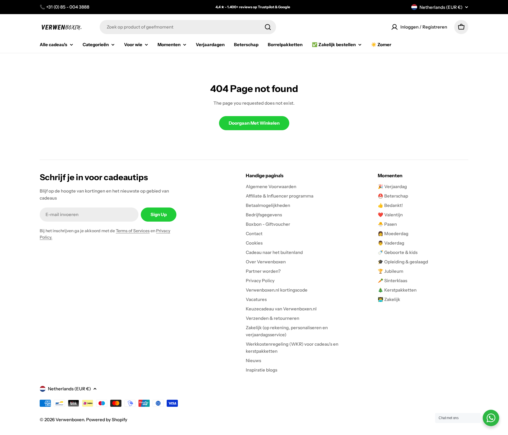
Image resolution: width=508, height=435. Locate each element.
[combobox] (188, 27)
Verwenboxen (70, 419)
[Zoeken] (267, 27)
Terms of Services (133, 230)
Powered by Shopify (106, 419)
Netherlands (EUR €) (441, 7)
